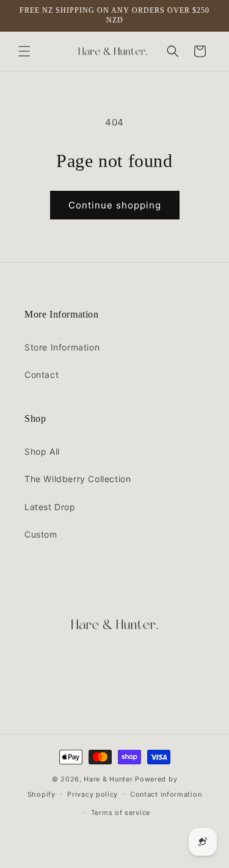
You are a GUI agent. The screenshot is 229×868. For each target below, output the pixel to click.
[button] (24, 51)
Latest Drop (50, 507)
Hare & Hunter (108, 779)
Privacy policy (92, 794)
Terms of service (120, 812)
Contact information (166, 794)
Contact (41, 374)
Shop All (42, 451)
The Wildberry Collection (77, 479)
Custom (40, 534)
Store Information (62, 347)
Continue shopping (114, 205)
